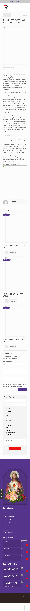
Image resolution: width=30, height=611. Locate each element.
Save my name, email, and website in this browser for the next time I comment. (14, 385)
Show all (24, 15)
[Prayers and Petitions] (7, 7)
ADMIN (14, 201)
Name (4, 376)
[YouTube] (15, 600)
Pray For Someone (10, 513)
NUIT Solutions (21, 598)
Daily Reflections (9, 516)
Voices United (8, 529)
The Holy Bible (9, 532)
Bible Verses (8, 525)
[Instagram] (17, 600)
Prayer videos (9, 522)
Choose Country (7, 361)
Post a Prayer (6, 368)
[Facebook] (13, 600)
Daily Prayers (8, 519)
